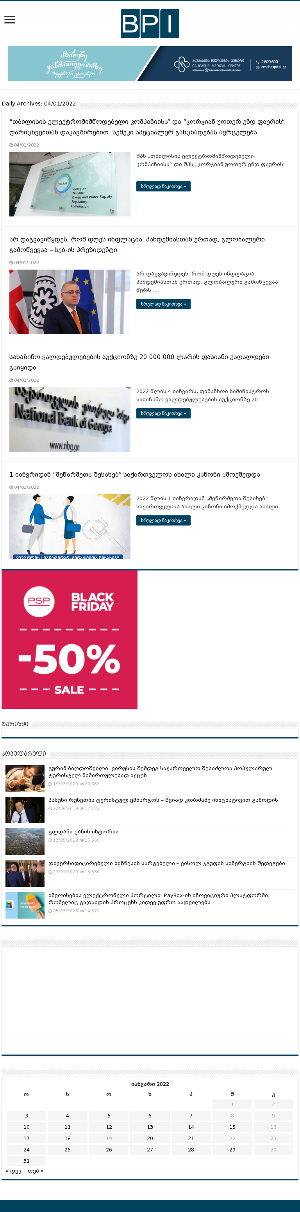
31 (26, 1161)
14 (191, 1127)
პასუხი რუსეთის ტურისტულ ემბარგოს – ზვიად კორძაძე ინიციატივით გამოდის (163, 800)
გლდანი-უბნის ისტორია (83, 831)
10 (26, 1127)
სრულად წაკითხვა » (163, 186)
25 (67, 1149)
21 (191, 1138)
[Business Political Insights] (150, 22)
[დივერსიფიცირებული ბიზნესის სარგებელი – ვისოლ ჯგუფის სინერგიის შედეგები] (25, 873)
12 (109, 1127)
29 (232, 1149)
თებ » (36, 1170)
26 (109, 1149)
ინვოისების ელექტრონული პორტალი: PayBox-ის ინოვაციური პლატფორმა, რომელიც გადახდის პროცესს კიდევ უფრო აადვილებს (159, 899)
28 (191, 1149)
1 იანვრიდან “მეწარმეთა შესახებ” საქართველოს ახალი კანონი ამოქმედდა (134, 474)
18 (67, 1138)
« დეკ (13, 1170)
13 (150, 1127)
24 (26, 1149)
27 (150, 1149)
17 (26, 1138)
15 (232, 1127)
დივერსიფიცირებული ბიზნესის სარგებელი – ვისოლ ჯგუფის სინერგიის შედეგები (166, 863)
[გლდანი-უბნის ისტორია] (25, 841)
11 (67, 1127)
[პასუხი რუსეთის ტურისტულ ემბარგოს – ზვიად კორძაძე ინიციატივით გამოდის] (25, 810)
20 (150, 1138)
